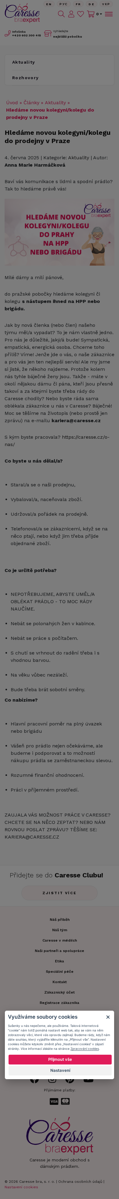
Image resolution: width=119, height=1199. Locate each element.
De (91, 4)
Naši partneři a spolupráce (59, 951)
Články (31, 102)
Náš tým (59, 930)
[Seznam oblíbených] (80, 14)
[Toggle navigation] (108, 14)
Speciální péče (60, 971)
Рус (64, 4)
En (49, 4)
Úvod (12, 102)
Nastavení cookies (21, 1187)
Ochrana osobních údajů (80, 1181)
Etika (59, 961)
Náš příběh (60, 919)
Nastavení (60, 1070)
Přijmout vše (60, 1059)
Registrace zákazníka (59, 1003)
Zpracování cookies (84, 1048)
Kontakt (59, 982)
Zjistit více (59, 893)
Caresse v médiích (59, 940)
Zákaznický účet (59, 992)
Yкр (106, 4)
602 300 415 (26, 35)
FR (78, 4)
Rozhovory (25, 77)
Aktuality (23, 62)
